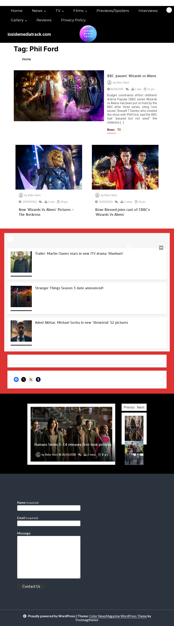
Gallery (17, 20)
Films (78, 11)
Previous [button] (131, 407)
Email (27, 518)
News (37, 11)
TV (57, 11)
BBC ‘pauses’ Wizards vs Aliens (131, 75)
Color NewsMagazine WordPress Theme (118, 616)
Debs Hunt (122, 82)
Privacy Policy (73, 20)
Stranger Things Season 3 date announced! (69, 287)
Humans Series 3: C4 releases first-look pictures (72, 444)
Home (16, 11)
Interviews (148, 11)
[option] (87, 265)
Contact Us (31, 586)
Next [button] (141, 407)
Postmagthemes (87, 620)
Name (28, 502)
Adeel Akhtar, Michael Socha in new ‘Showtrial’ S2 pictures (81, 322)
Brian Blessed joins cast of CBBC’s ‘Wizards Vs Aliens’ (122, 212)
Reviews (44, 20)
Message (24, 533)
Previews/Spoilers (113, 11)
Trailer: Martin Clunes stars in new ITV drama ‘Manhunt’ (79, 253)
